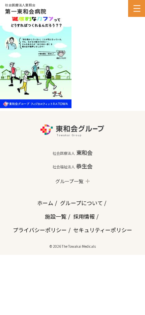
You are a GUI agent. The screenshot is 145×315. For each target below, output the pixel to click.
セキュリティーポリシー (102, 230)
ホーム (45, 203)
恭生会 (72, 166)
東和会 (72, 152)
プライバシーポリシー (40, 230)
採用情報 (84, 216)
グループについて (81, 203)
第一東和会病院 (26, 11)
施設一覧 (55, 216)
